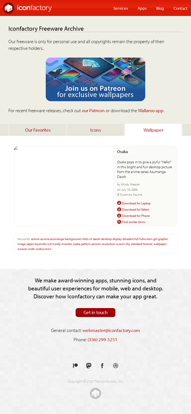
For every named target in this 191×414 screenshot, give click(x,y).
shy (128, 244)
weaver (22, 249)
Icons (95, 130)
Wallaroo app (150, 110)
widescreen (43, 249)
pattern (86, 244)
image (21, 244)
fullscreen (145, 239)
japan (30, 244)
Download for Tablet (135, 209)
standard (136, 244)
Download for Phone (136, 215)
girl (155, 239)
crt (90, 239)
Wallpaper (153, 130)
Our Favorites (38, 130)
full (136, 239)
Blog (160, 8)
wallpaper (160, 244)
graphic (163, 239)
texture (148, 244)
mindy (56, 244)
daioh (96, 239)
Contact (181, 8)
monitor (66, 244)
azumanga (57, 239)
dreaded (128, 239)
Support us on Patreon (75, 366)
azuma (44, 239)
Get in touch (96, 312)
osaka (76, 244)
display (117, 239)
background (73, 239)
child (84, 239)
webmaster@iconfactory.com (111, 330)
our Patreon (93, 110)
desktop (106, 239)
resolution (108, 244)
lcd (49, 244)
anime (35, 239)
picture (96, 244)
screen (120, 244)
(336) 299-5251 (102, 339)
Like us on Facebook (102, 366)
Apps (142, 8)
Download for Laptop (136, 203)
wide (31, 249)
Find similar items (133, 222)
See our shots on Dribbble (116, 366)
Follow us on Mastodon (89, 366)
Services (120, 8)
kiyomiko (41, 244)
